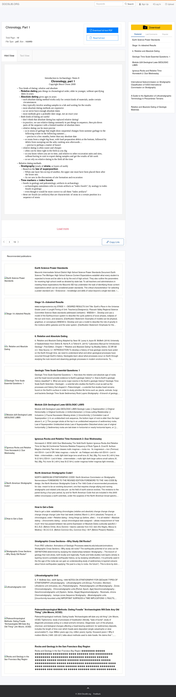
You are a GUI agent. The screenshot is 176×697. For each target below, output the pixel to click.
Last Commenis (151, 34)
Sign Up (144, 4)
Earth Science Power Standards (51, 268)
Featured (137, 34)
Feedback (97, 694)
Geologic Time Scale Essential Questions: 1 (57, 370)
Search (130, 4)
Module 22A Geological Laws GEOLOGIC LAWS (59, 404)
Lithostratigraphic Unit (46, 575)
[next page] (18, 241)
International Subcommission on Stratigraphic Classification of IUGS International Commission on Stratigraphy (150, 84)
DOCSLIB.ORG (10, 4)
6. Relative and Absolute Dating (51, 336)
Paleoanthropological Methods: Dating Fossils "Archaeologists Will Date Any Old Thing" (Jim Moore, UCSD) (77, 611)
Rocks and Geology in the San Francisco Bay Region (62, 646)
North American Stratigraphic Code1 (54, 472)
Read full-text (99, 38)
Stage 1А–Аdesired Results (49, 302)
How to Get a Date (44, 507)
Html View (9, 55)
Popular (165, 34)
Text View (24, 55)
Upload (170, 4)
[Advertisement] (88, 15)
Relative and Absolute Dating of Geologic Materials (149, 108)
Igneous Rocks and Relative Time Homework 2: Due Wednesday (68, 438)
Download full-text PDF (102, 30)
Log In (158, 4)
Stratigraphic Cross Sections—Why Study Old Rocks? (63, 541)
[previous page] (4, 241)
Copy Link (114, 242)
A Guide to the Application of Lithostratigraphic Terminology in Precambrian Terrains (151, 97)
